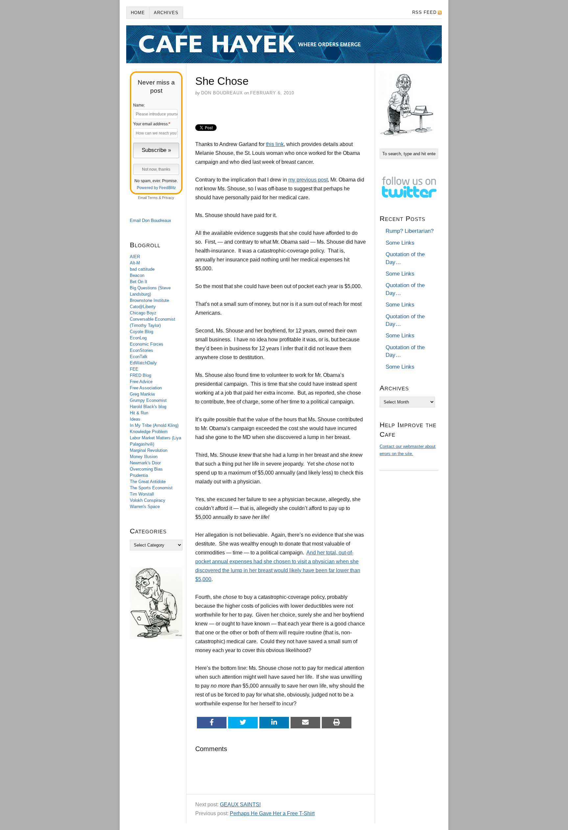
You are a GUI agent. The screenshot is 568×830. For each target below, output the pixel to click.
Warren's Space (145, 506)
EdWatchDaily (143, 362)
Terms (153, 198)
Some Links (400, 243)
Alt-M (135, 262)
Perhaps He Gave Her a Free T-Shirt (272, 813)
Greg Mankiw (142, 394)
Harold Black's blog (148, 406)
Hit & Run (139, 412)
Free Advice (141, 381)
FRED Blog (140, 375)
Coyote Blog (141, 331)
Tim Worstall (142, 494)
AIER (135, 256)
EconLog (138, 337)
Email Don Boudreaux (150, 220)
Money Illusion (143, 456)
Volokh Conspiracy (147, 500)
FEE (134, 369)
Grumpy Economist (148, 400)
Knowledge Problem (149, 431)
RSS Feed (424, 12)
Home (138, 12)
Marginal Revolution (148, 450)
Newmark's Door (145, 462)
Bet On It (138, 281)
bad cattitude (142, 269)
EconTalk (139, 356)
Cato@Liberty (143, 306)
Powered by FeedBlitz (156, 187)
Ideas (135, 419)
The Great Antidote (148, 481)
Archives (166, 12)
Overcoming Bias (146, 469)
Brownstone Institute (149, 300)
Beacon (137, 275)
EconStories (141, 350)
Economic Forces (146, 344)
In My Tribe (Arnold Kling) (154, 425)
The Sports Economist (151, 487)
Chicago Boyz (143, 312)
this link (275, 144)
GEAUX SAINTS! (240, 804)
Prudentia (139, 475)
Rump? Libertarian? (410, 231)
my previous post (308, 180)
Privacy (168, 198)
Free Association (146, 387)
